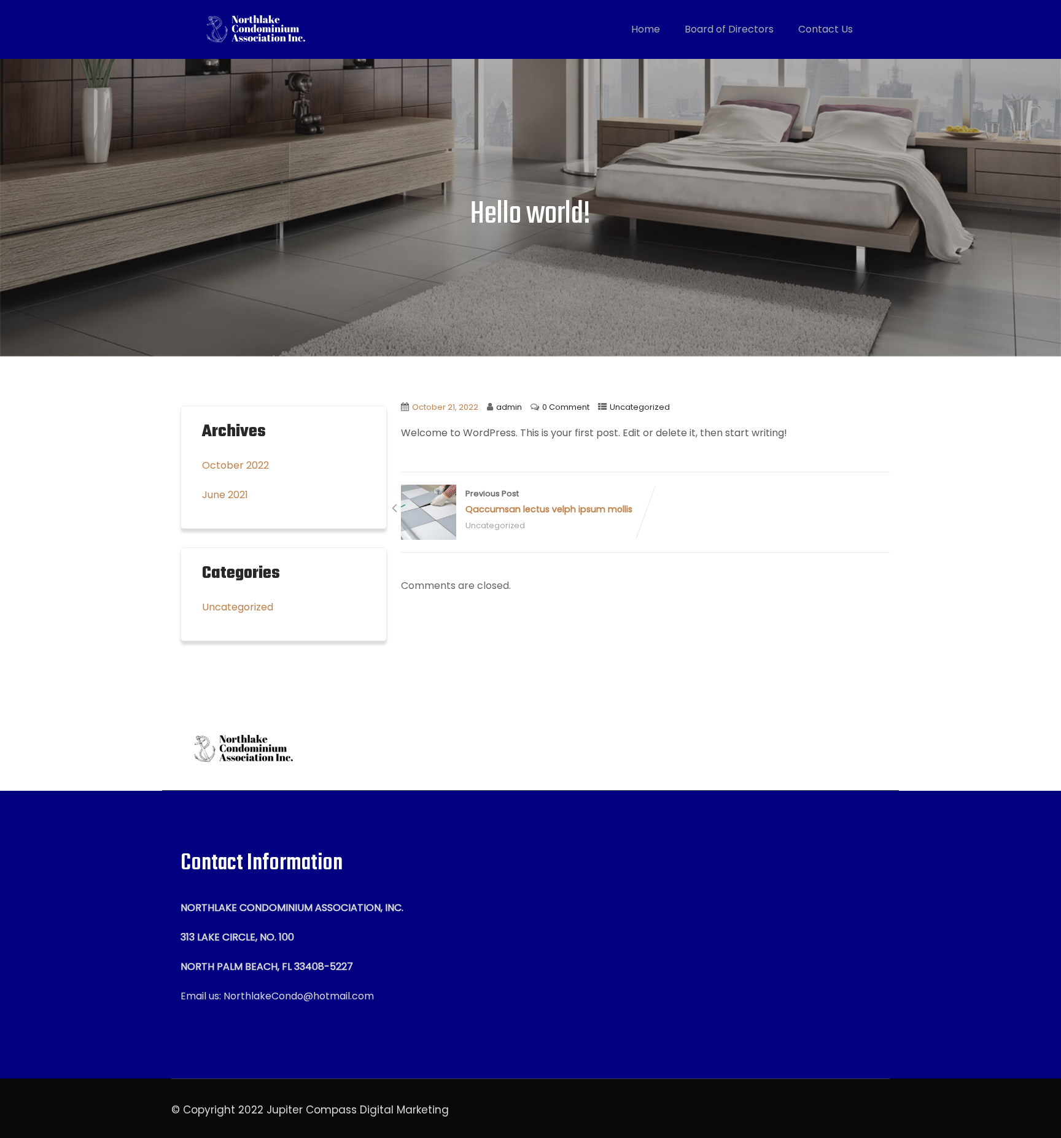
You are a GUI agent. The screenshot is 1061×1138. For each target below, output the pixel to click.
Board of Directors (729, 29)
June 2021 (225, 495)
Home (645, 29)
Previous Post (548, 501)
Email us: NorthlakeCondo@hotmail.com (277, 996)
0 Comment (565, 407)
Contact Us (825, 29)
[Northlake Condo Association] (253, 29)
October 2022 (235, 465)
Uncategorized (640, 407)
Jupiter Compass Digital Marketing (357, 1109)
